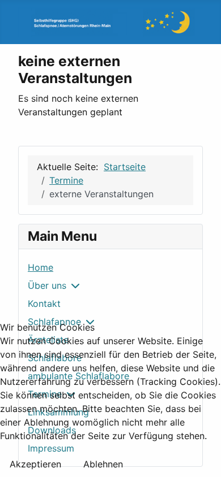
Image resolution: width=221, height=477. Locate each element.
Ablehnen (103, 464)
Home (40, 267)
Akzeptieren (35, 464)
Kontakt (44, 303)
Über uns (47, 285)
